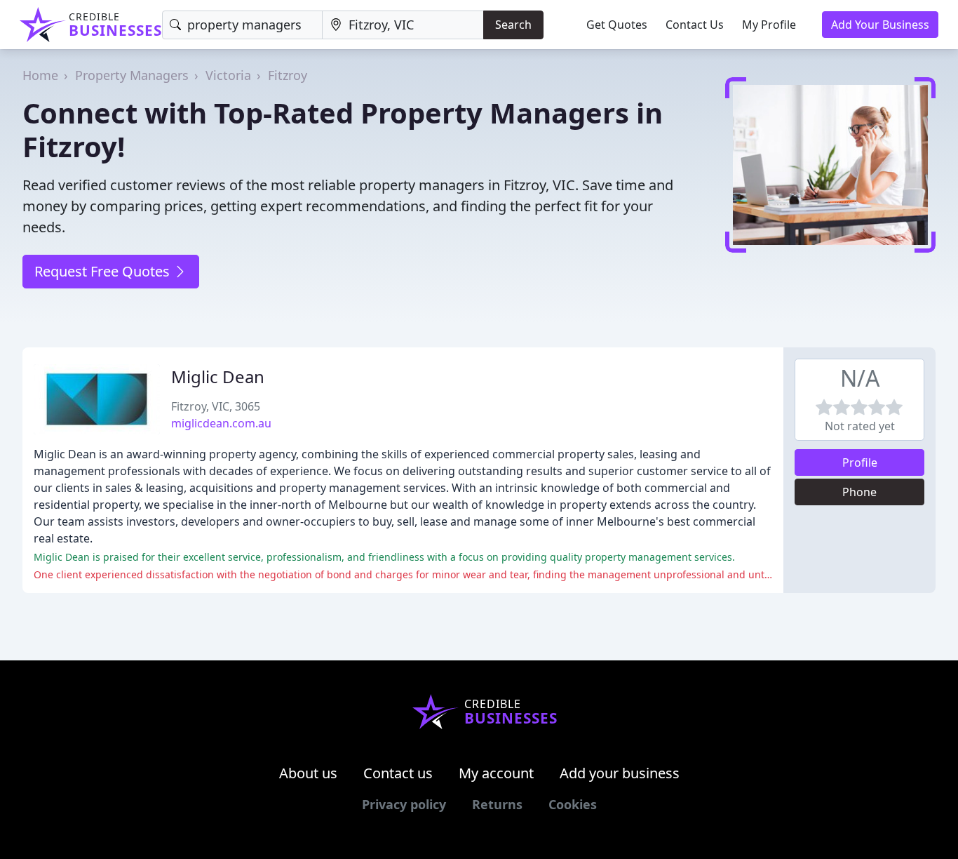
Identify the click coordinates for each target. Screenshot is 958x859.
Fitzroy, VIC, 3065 (215, 406)
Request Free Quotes (103, 271)
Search (513, 24)
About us (308, 773)
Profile (859, 462)
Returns (497, 804)
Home (40, 75)
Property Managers (132, 75)
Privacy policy (404, 804)
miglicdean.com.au (221, 423)
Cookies (572, 804)
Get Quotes (616, 24)
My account (496, 773)
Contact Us (695, 24)
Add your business (620, 773)
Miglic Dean (217, 376)
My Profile (769, 24)
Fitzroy (287, 75)
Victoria (228, 75)
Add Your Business (880, 24)
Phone (859, 492)
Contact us (398, 773)
